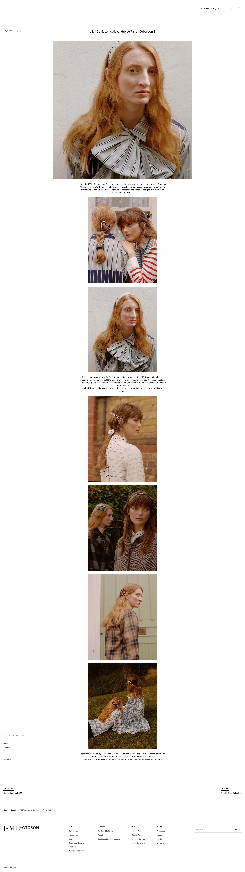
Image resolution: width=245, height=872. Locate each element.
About (100, 835)
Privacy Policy (137, 831)
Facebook (161, 831)
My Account (73, 835)
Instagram (161, 835)
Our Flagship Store (105, 831)
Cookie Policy (137, 835)
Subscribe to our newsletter (109, 839)
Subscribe (238, 830)
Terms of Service (138, 839)
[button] (204, 8)
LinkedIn (160, 843)
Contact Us (73, 831)
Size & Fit (72, 847)
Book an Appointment (77, 851)
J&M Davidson (15, 867)
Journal (14, 810)
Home (5, 810)
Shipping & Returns (76, 843)
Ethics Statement (138, 843)
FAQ (70, 839)
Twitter (159, 839)
